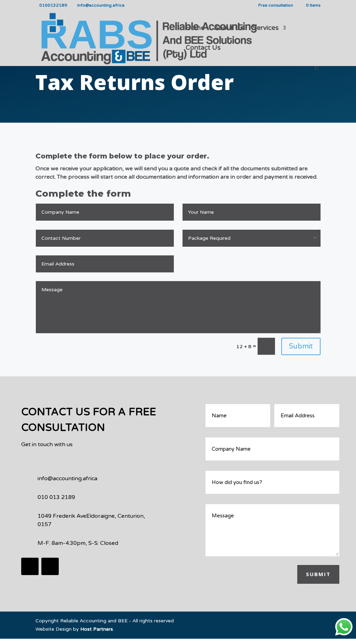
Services (266, 28)
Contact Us (203, 48)
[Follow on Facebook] (30, 566)
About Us (229, 28)
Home (195, 28)
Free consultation (275, 5)
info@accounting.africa (67, 478)
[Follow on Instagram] (50, 566)
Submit (301, 346)
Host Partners (96, 629)
